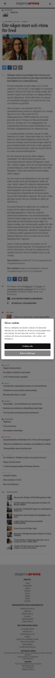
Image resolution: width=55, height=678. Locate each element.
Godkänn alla (27, 346)
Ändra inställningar (27, 353)
